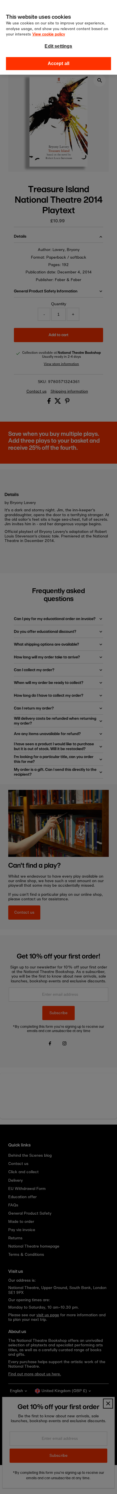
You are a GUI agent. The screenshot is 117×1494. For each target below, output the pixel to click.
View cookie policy (48, 34)
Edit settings (58, 46)
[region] (58, 37)
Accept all (59, 63)
